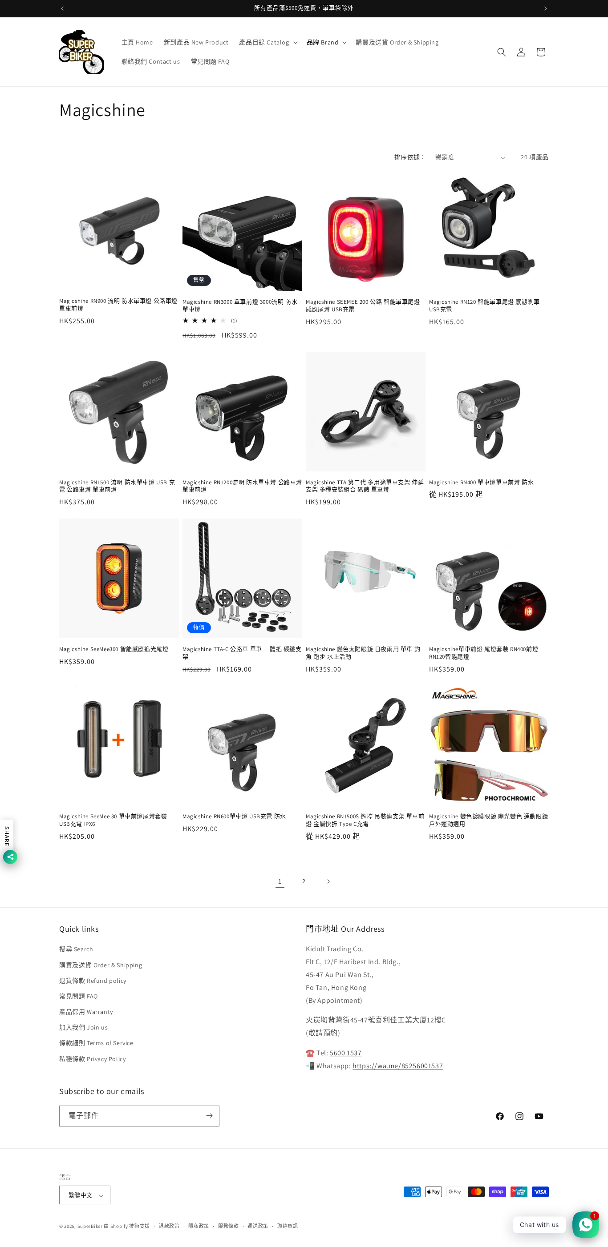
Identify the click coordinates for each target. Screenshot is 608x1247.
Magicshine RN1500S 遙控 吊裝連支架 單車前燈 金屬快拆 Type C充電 (365, 820)
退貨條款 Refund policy (92, 981)
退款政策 (169, 1226)
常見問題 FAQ (78, 996)
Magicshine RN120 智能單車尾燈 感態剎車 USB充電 (484, 305)
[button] (267, 42)
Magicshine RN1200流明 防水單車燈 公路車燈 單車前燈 (242, 486)
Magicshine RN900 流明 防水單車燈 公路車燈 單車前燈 (118, 305)
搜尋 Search (76, 949)
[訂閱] (209, 1115)
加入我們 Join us (83, 1027)
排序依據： (410, 157)
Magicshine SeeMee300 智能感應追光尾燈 (113, 649)
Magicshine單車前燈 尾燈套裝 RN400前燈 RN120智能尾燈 (483, 653)
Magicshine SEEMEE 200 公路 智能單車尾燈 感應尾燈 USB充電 (363, 305)
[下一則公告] (545, 8)
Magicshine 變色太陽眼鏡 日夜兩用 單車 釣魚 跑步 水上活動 (363, 653)
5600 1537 (345, 1053)
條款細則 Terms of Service (96, 1043)
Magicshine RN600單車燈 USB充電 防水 (234, 816)
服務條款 (228, 1226)
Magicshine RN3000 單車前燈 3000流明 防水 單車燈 (239, 305)
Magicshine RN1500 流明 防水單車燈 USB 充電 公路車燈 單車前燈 (117, 486)
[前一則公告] (62, 8)
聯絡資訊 (287, 1226)
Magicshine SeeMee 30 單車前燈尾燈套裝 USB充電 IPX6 (113, 820)
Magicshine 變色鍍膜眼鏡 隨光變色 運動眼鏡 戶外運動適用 (488, 820)
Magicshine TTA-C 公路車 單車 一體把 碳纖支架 (242, 653)
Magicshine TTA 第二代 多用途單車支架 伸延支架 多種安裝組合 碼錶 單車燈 (365, 486)
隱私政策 (198, 1226)
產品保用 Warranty (86, 1012)
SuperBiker (90, 1226)
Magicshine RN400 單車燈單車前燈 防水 (481, 482)
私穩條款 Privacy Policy (92, 1059)
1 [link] (280, 881)
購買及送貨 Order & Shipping (100, 965)
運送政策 (257, 1226)
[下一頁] (328, 881)
